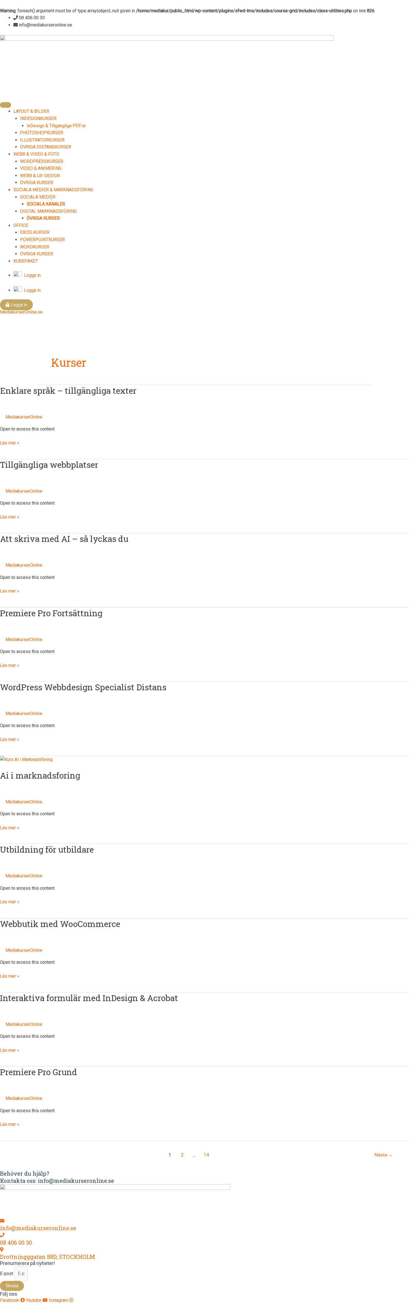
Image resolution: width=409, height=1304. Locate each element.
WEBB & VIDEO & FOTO (36, 154)
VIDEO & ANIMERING (40, 168)
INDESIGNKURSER (38, 118)
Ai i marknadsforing (40, 775)
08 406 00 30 (16, 1242)
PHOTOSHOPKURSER (41, 132)
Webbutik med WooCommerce (60, 923)
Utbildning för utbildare (47, 849)
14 (206, 1155)
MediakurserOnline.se (21, 312)
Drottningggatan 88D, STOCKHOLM (47, 1256)
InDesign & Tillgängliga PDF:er (56, 125)
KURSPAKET (25, 261)
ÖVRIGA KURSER (36, 182)
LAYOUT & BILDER (31, 111)
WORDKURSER (34, 246)
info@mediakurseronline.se (38, 1228)
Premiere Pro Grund (38, 1071)
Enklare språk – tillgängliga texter (68, 390)
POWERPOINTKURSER (42, 239)
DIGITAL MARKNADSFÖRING (48, 211)
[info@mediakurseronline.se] (2, 1221)
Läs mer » (9, 442)
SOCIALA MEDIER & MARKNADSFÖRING (53, 189)
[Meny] (5, 105)
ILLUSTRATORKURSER (42, 140)
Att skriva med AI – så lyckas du (64, 538)
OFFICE (20, 225)
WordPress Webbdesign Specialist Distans (83, 687)
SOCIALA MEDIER (37, 197)
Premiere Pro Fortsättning (51, 613)
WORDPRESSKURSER (41, 161)
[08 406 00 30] (2, 1235)
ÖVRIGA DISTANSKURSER (45, 147)
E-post (7, 1273)
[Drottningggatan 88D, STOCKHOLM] (1, 1249)
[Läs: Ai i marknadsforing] (26, 759)
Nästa (383, 1155)
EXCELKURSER (35, 232)
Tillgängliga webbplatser (49, 464)
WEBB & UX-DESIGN (40, 175)
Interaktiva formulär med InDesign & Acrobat (89, 997)
